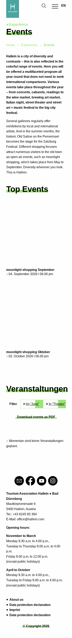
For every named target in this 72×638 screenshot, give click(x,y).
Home (10, 45)
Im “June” (32, 404)
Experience (29, 45)
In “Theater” (57, 404)
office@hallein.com (30, 519)
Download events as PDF (36, 417)
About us (16, 599)
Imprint (14, 610)
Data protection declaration (30, 605)
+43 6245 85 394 (25, 514)
